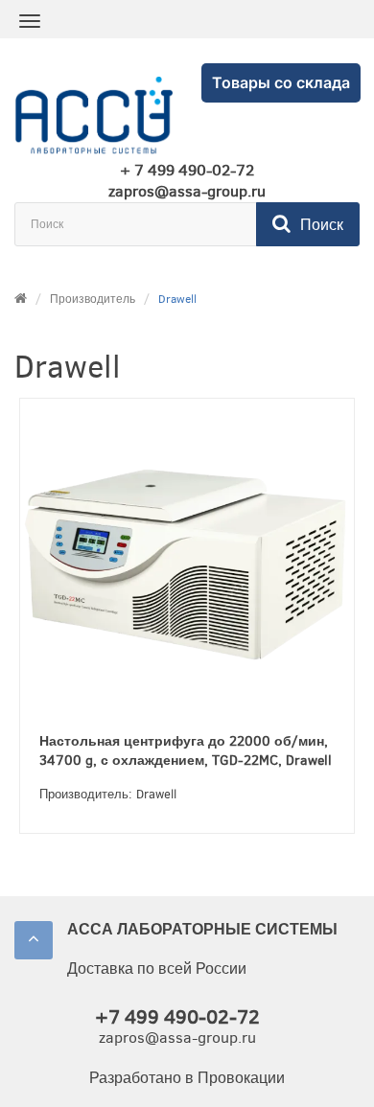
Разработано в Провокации (187, 1078)
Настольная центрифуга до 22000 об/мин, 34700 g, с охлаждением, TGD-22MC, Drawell (185, 751)
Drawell (177, 299)
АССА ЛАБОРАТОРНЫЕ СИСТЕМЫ (202, 929)
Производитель (92, 299)
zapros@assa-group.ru (187, 191)
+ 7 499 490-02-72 (187, 170)
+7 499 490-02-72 (177, 1017)
